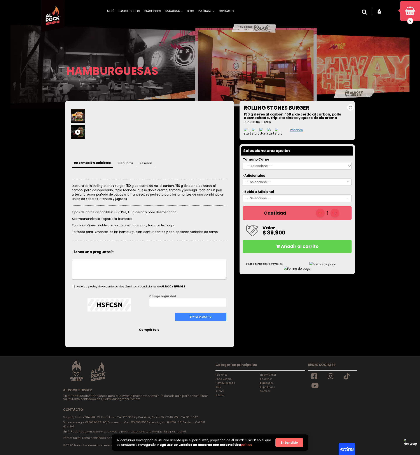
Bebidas (220, 395)
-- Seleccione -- (258, 182)
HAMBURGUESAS (129, 11)
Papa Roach (267, 387)
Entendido (289, 442)
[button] (365, 12)
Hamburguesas (225, 383)
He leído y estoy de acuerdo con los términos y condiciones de (131, 286)
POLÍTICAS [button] (205, 11)
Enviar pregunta (200, 316)
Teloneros (221, 374)
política (246, 445)
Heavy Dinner (268, 374)
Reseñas (296, 130)
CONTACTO (226, 11)
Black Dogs (267, 383)
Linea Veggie (223, 379)
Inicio (75, 104)
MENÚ (110, 11)
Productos (90, 104)
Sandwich (266, 379)
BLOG (190, 11)
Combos (265, 391)
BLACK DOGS (152, 11)
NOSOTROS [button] (172, 11)
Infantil (219, 391)
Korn (218, 387)
